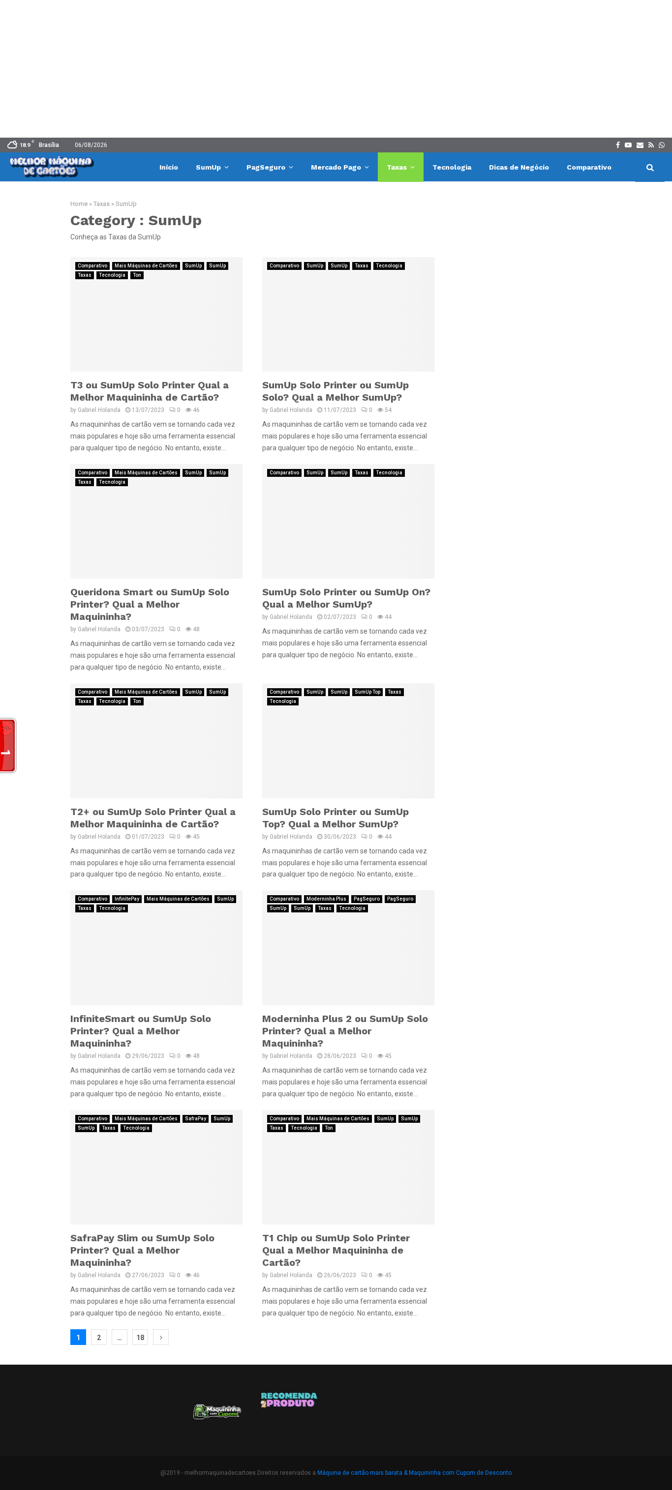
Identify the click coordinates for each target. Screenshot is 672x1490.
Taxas (397, 167)
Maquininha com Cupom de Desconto (460, 1472)
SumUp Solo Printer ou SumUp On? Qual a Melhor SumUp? (346, 598)
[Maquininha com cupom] (216, 1415)
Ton (137, 275)
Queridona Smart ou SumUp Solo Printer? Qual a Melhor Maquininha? (149, 604)
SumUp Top (367, 692)
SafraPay (195, 1118)
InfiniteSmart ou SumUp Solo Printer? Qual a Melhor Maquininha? (140, 1031)
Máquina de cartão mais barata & (362, 1472)
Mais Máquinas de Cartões (146, 265)
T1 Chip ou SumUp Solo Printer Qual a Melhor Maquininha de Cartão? (336, 1250)
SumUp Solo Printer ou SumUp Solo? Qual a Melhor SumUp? (335, 391)
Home (79, 203)
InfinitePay (127, 899)
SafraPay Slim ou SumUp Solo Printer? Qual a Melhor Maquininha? (142, 1250)
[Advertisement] (336, 69)
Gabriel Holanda (99, 410)
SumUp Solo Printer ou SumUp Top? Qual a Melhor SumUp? (335, 818)
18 (140, 1338)
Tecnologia (451, 167)
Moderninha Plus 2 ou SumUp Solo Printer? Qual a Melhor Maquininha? (345, 1031)
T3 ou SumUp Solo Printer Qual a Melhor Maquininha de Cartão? (149, 391)
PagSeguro (265, 167)
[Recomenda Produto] (290, 1415)
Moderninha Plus (326, 899)
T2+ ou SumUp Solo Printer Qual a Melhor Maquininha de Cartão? (153, 818)
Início (168, 167)
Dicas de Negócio (519, 167)
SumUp (208, 167)
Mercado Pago (336, 167)
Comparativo (589, 167)
